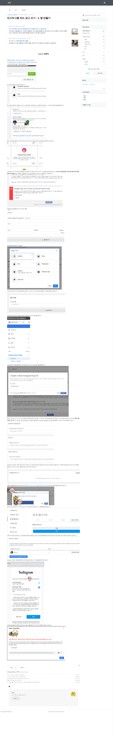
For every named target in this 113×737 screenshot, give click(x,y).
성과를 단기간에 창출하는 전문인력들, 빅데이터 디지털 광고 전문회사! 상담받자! (32, 43)
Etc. (94, 48)
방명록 (24, 10)
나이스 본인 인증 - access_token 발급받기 (16, 676)
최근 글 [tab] (87, 73)
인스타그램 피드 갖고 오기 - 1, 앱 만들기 (29, 18)
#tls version (85, 84)
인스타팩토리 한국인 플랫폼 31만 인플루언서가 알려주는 (28, 29)
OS (93, 52)
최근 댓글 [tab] (100, 73)
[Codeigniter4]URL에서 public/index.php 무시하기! (18, 678)
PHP (18, 672)
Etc (93, 55)
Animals (94, 61)
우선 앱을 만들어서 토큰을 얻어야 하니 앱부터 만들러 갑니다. (22, 62)
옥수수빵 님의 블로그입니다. (19, 695)
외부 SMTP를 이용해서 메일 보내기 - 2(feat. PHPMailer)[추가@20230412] (23, 682)
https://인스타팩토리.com (15, 26)
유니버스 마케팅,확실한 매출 (18, 41)
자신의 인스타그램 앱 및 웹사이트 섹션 (38, 485)
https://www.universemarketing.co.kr (18, 38)
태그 (16, 10)
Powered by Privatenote (6, 711)
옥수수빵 (20, 14)
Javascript (94, 42)
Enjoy (93, 59)
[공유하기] (15, 667)
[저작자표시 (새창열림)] (79, 665)
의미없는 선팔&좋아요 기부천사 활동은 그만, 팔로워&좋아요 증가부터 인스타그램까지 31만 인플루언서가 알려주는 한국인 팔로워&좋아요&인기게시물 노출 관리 (38, 32)
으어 (9, 3)
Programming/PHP (12, 14)
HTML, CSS (93, 33)
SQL (94, 46)
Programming (11, 672)
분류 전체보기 (86, 30)
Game (94, 64)
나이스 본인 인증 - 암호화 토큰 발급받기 (16, 675)
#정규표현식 (92, 84)
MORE (103, 88)
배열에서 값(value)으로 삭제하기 (14, 680)
